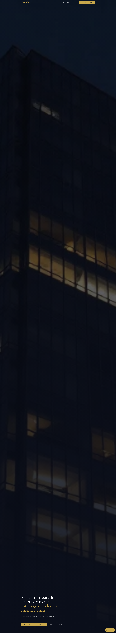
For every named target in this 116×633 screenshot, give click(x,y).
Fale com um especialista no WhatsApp (33, 624)
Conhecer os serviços (56, 624)
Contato (74, 2)
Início (54, 2)
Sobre (67, 2)
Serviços (61, 2)
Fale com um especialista (86, 2)
